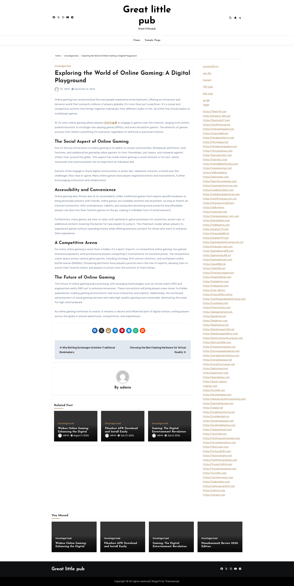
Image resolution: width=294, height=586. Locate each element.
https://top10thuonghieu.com (220, 460)
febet (206, 104)
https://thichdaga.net (215, 142)
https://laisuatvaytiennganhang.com (224, 399)
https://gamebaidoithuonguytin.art (223, 242)
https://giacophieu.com (216, 377)
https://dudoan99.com (216, 237)
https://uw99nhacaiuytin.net (220, 198)
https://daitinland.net (215, 368)
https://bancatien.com (216, 176)
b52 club (208, 93)
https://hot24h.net (214, 390)
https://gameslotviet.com (217, 259)
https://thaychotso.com (217, 307)
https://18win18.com (215, 111)
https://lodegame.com (216, 285)
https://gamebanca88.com (218, 250)
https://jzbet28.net (214, 268)
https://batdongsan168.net (218, 329)
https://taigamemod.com (217, 429)
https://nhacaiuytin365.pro (218, 203)
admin (67, 89)
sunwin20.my (211, 66)
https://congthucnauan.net (219, 364)
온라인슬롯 (110, 122)
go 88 (206, 100)
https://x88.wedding (215, 172)
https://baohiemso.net (216, 325)
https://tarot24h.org (215, 433)
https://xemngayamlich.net (219, 486)
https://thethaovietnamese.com (221, 438)
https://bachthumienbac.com (220, 181)
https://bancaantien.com (217, 155)
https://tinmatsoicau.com (218, 150)
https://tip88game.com (216, 224)
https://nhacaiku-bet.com (218, 246)
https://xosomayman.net (217, 168)
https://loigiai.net (213, 407)
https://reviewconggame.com (220, 146)
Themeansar (172, 581)
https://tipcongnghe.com (217, 455)
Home (136, 40)
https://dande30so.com (216, 220)
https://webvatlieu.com (216, 481)
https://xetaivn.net (214, 494)
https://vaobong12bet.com (218, 190)
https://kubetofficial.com (217, 277)
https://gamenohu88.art (217, 255)
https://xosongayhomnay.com (220, 185)
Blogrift (156, 581)
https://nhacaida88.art (216, 233)
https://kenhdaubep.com (217, 394)
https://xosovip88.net (215, 133)
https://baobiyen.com (215, 320)
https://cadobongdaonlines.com (221, 194)
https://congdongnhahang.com (221, 355)
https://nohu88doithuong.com (220, 163)
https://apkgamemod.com (218, 312)
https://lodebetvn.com (216, 281)
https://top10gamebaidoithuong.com (224, 299)
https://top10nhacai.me (216, 124)
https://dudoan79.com (216, 229)
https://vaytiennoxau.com (218, 477)
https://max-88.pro (214, 290)
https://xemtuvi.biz (214, 490)
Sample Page (153, 40)
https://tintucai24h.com (217, 451)
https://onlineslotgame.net (218, 129)
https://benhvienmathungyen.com (223, 338)
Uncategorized (63, 66)
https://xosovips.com (215, 211)
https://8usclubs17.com (216, 120)
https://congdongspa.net (217, 359)
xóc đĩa (207, 73)
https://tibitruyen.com (216, 446)
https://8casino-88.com (217, 116)
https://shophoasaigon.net (218, 420)
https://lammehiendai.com (218, 403)
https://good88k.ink (214, 264)
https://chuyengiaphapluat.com (221, 351)
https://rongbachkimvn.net (218, 137)
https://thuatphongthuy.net (219, 442)
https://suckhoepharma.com (219, 425)
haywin (207, 80)
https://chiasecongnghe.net (219, 346)
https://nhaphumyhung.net (219, 412)
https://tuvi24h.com (214, 473)
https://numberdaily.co (216, 416)
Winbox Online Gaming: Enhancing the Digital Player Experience (73, 431)
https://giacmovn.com (215, 372)
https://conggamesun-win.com (221, 216)
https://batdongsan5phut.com (220, 333)
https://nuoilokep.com (215, 303)
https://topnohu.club (215, 159)
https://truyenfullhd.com (217, 464)
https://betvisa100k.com (217, 342)
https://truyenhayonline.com (219, 468)
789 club (208, 86)
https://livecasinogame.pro (218, 272)
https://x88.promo (213, 207)
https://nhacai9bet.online (217, 294)
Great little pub (68, 569)
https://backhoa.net (214, 316)
